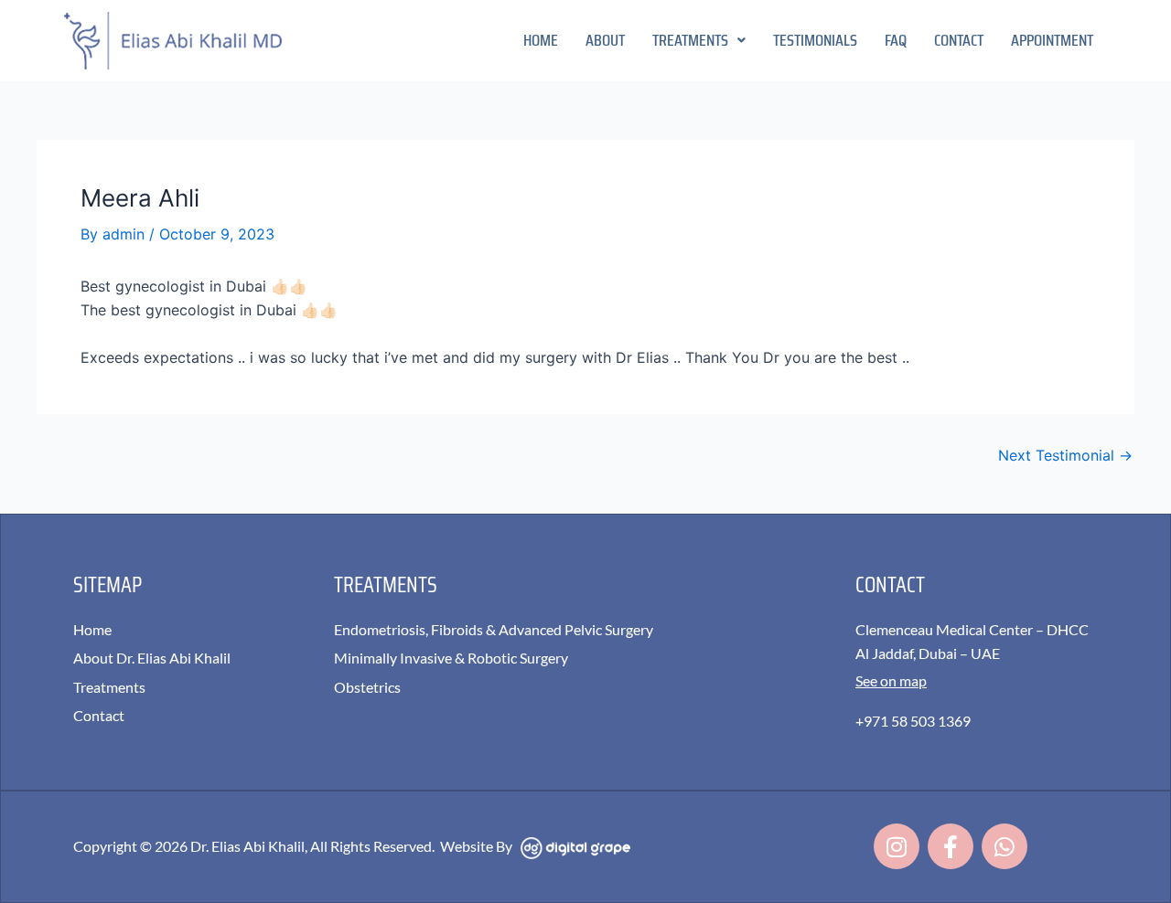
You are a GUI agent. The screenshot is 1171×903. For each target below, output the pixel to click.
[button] (699, 40)
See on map (891, 680)
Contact (958, 40)
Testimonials (815, 40)
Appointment (1052, 40)
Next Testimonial (1065, 455)
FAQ (896, 40)
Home (540, 40)
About (605, 40)
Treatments (690, 40)
